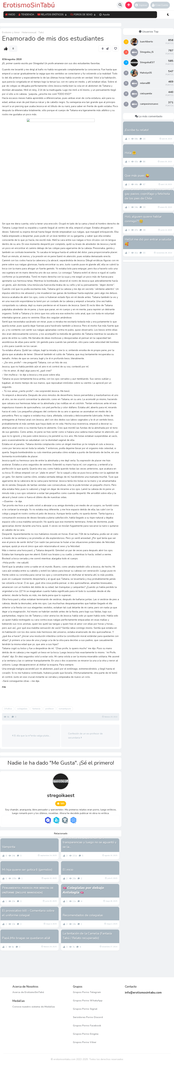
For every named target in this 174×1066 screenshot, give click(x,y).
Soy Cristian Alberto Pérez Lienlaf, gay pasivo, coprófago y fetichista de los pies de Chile (148, 193)
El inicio (68, 870)
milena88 (145, 83)
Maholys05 (146, 72)
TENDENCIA (27, 14)
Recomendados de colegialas (83, 915)
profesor (49, 708)
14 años (8, 708)
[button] (128, 5)
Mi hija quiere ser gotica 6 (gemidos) (27, 870)
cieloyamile (146, 93)
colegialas (22, 708)
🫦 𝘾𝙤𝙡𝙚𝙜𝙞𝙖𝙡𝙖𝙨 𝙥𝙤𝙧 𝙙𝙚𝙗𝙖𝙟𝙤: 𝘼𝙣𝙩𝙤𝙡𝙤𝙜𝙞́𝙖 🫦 (83, 890)
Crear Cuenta (162, 5)
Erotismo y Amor (11, 32)
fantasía (36, 708)
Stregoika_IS (147, 52)
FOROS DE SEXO (83, 14)
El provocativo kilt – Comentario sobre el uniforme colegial (28, 913)
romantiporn (65, 708)
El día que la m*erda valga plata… (31, 735)
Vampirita (8, 847)
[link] (115, 48)
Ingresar (143, 5)
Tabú (41, 32)
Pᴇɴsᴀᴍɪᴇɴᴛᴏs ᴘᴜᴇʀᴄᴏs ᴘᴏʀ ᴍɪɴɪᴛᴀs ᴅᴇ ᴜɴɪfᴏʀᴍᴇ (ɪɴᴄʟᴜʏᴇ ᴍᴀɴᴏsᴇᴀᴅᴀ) (28, 890)
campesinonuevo (149, 103)
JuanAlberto (146, 41)
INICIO (11, 14)
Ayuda (106, 14)
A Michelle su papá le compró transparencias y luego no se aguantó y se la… (89, 842)
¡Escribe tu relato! (137, 130)
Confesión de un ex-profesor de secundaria (85, 735)
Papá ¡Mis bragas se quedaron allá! (26, 938)
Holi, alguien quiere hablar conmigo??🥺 (143, 219)
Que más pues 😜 (137, 176)
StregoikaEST (147, 62)
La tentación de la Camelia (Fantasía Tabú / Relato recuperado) (87, 935)
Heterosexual (29, 32)
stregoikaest (60, 795)
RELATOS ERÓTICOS (52, 14)
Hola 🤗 (130, 153)
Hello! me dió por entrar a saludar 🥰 (148, 241)
